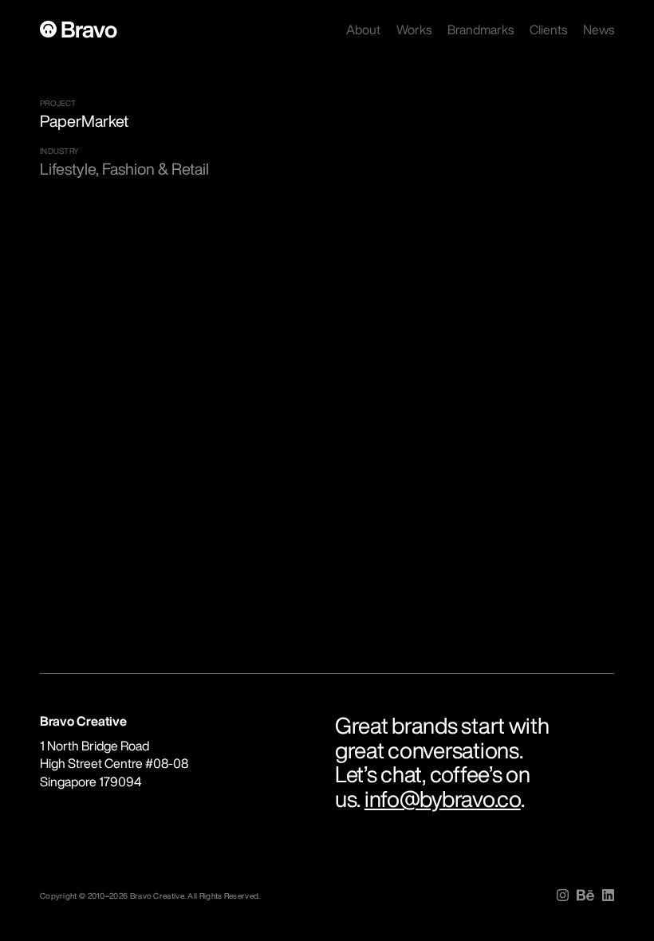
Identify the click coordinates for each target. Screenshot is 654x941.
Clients (548, 29)
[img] (563, 895)
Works (413, 29)
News (598, 29)
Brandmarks (480, 29)
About (363, 29)
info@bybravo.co (442, 798)
